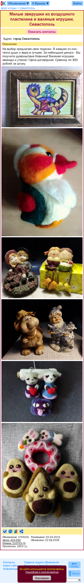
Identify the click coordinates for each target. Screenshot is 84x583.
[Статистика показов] (16, 531)
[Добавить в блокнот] (5, 531)
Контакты (9, 562)
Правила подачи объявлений (41, 562)
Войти (77, 3)
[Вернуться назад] (74, 565)
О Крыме (40, 3)
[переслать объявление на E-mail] (10, 531)
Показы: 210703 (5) (14, 543)
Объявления (18, 3)
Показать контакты (42, 31)
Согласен (42, 578)
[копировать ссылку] (21, 531)
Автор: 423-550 (11, 540)
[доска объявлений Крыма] (3, 3)
